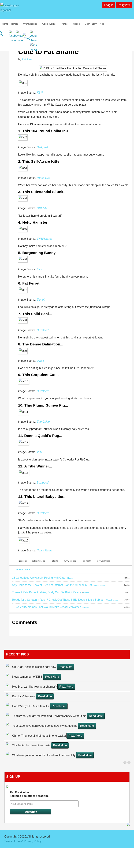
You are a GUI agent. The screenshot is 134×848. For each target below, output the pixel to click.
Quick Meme (44, 550)
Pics (102, 23)
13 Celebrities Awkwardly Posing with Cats (38, 577)
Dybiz (40, 360)
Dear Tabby (91, 23)
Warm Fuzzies (30, 23)
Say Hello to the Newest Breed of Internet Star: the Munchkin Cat (52, 585)
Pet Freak (28, 59)
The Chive (43, 421)
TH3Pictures (44, 238)
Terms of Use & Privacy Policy (23, 841)
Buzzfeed (43, 330)
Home (5, 23)
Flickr (40, 269)
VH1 (39, 452)
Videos (76, 23)
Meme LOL (43, 177)
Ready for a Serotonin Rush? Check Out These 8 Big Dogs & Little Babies (57, 599)
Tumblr (41, 299)
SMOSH (42, 208)
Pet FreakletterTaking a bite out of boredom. (29, 794)
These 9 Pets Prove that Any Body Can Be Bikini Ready (46, 592)
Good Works (48, 23)
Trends (63, 23)
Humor (14, 23)
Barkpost (42, 147)
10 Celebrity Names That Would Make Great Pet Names (46, 607)
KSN (40, 92)
